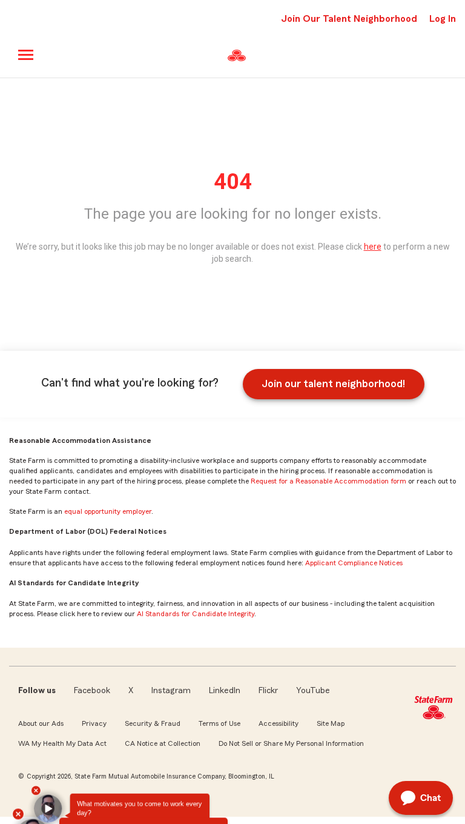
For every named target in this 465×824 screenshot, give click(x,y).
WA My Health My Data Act (62, 743)
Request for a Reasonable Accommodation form (328, 481)
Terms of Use (219, 723)
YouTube (313, 690)
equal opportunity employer (107, 511)
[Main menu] (26, 54)
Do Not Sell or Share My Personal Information (291, 743)
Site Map (331, 723)
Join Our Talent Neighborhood (349, 19)
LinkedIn (224, 690)
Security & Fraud (152, 723)
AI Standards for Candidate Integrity (195, 613)
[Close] (21, 777)
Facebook (92, 690)
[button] (35, 798)
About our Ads (41, 723)
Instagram (171, 690)
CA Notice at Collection (162, 743)
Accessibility (278, 723)
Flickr (268, 690)
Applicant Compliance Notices (354, 562)
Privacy (94, 723)
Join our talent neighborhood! (333, 383)
